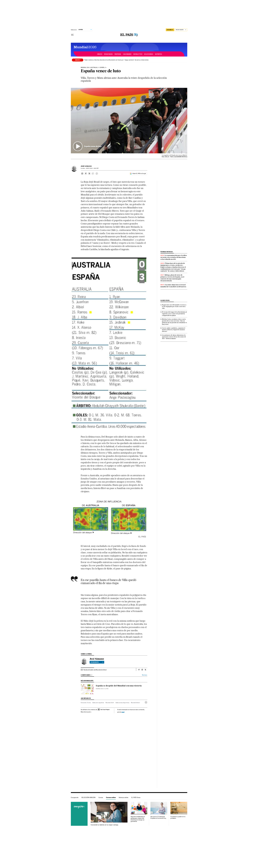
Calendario (127, 54)
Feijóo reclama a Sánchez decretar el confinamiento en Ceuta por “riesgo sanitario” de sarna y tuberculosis (116, 60)
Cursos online (111, 797)
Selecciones (148, 54)
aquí (123, 712)
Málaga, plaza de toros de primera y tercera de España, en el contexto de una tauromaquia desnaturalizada (172, 278)
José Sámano (86, 166)
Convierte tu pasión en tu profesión (177, 817)
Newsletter (137, 54)
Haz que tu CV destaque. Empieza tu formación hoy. (158, 817)
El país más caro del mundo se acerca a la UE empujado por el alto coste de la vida (174, 306)
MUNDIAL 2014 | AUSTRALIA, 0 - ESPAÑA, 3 (93, 67)
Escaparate (74, 797)
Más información (86, 712)
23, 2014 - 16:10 (92, 168)
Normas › (144, 675)
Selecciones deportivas (122, 702)
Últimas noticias (166, 251)
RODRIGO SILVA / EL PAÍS (102, 688)
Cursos (100, 797)
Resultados (108, 54)
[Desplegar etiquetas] (146, 702)
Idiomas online (123, 797)
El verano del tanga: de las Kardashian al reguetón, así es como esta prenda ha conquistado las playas (174, 313)
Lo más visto (165, 300)
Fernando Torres (86, 702)
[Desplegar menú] (72, 34)
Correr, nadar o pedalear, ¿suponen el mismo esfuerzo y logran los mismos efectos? (173, 329)
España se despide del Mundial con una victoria (119, 686)
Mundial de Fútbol (84, 47)
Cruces (99, 54)
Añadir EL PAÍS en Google (139, 173)
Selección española (98, 702)
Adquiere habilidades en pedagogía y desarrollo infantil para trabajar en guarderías (138, 819)
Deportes (158, 54)
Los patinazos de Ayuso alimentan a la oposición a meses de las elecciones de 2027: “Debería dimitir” (174, 336)
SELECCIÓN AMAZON (88, 797)
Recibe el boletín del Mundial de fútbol (95, 670)
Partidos (118, 54)
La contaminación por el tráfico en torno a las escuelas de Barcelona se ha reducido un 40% (173, 257)
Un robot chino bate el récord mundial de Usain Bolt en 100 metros (173, 286)
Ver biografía (95, 662)
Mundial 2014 (110, 702)
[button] (129, 120)
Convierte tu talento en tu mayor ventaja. (104, 825)
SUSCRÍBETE (170, 29)
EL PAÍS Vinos (135, 797)
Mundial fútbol (135, 702)
